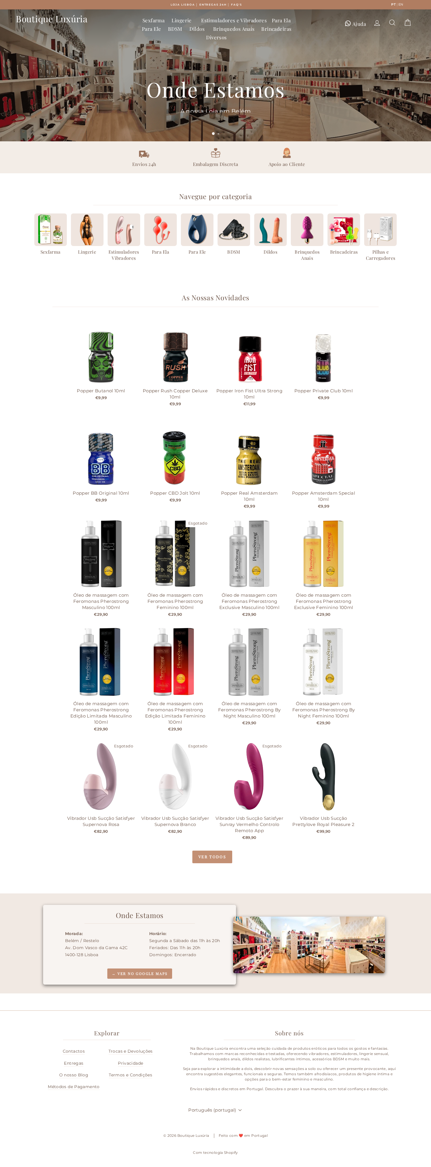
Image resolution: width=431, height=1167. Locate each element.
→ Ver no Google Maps (140, 973)
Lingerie (181, 20)
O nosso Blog (74, 1075)
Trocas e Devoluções (130, 1051)
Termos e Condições (130, 1075)
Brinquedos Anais (234, 29)
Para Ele (151, 29)
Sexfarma (153, 20)
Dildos (197, 29)
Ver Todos (212, 856)
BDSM (175, 29)
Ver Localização (215, 122)
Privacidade (130, 1063)
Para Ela (281, 20)
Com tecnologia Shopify (215, 1152)
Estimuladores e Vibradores (234, 20)
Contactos (74, 1051)
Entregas (73, 1063)
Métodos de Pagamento (74, 1086)
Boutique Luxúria (52, 19)
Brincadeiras (276, 29)
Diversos (216, 37)
